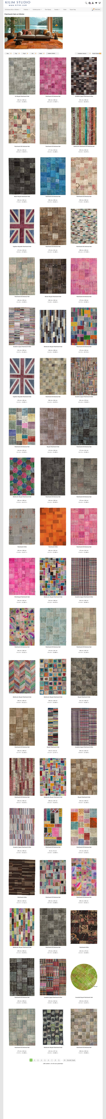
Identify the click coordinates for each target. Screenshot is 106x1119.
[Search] (85, 3)
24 (64, 1060)
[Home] (18, 3)
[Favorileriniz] (96, 3)
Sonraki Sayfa (71, 1060)
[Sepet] (100, 3)
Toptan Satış (73, 9)
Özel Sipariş (48, 9)
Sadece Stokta (51, 53)
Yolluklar (27, 10)
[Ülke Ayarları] (89, 3)
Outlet (64, 9)
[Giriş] (92, 3)
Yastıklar (57, 10)
